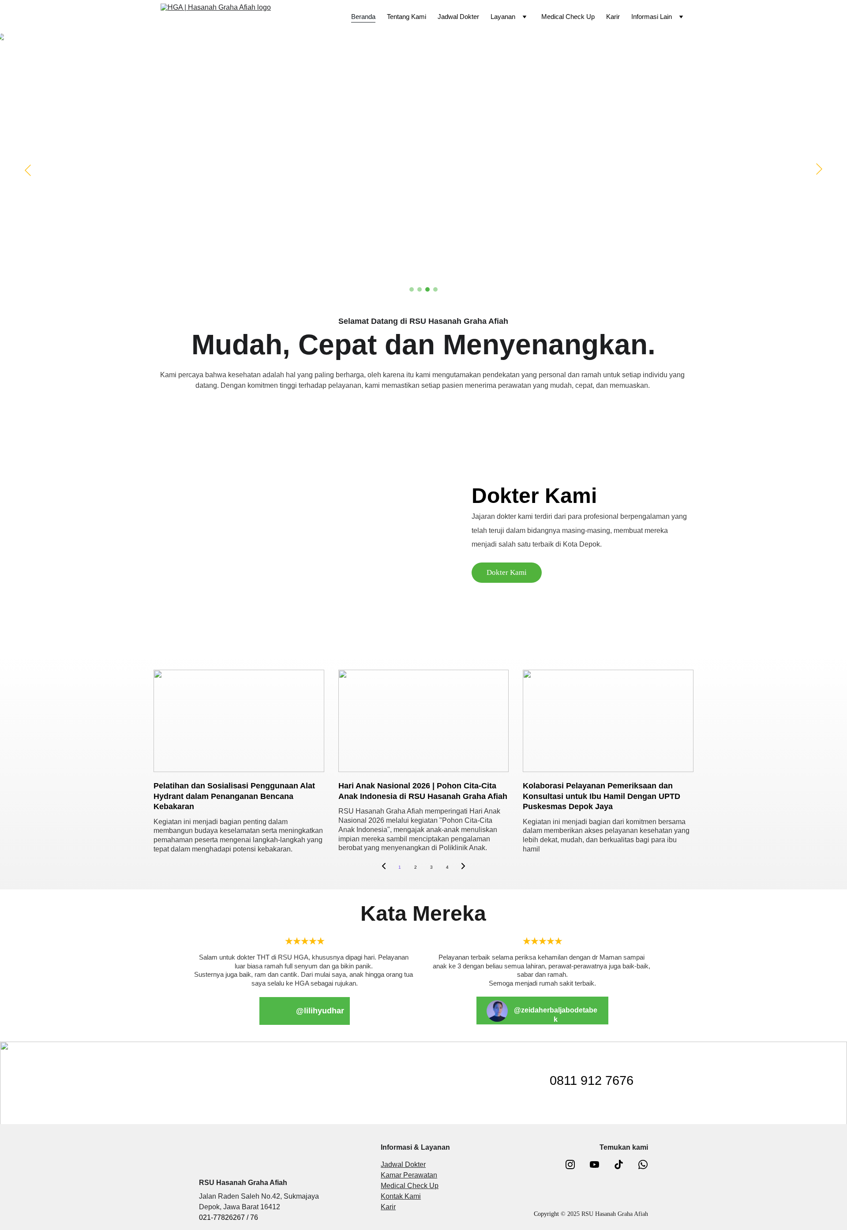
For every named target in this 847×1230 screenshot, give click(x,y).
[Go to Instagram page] (575, 1164)
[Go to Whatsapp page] (643, 1164)
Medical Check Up (568, 16)
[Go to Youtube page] (599, 1164)
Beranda (363, 16)
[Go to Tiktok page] (623, 1164)
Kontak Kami (401, 1196)
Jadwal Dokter (458, 16)
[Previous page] (384, 867)
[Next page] (463, 867)
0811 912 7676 (591, 1080)
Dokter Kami (507, 572)
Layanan (503, 16)
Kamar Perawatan (409, 1175)
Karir (613, 16)
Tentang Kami (406, 16)
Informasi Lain (651, 16)
